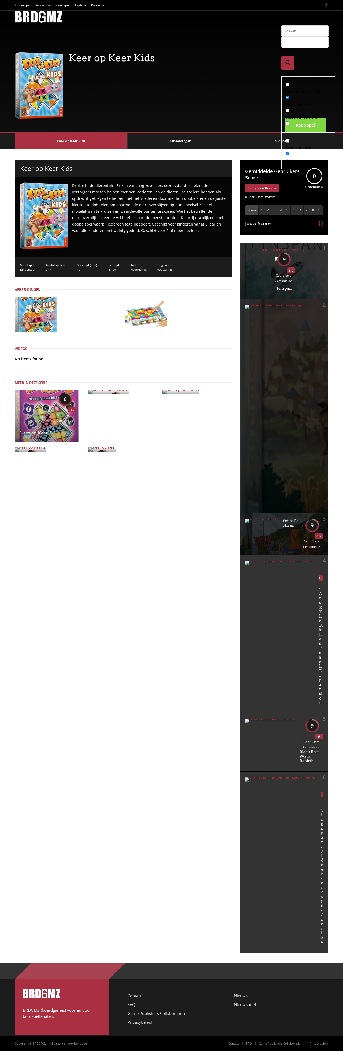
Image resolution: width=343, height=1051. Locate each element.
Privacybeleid (140, 1022)
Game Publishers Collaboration (156, 1013)
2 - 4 (49, 269)
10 (78, 269)
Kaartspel (62, 5)
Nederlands (139, 269)
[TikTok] (326, 5)
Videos (280, 141)
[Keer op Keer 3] (47, 440)
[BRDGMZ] (38, 21)
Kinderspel (23, 5)
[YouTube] (312, 5)
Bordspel (80, 5)
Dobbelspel (43, 5)
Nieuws (241, 995)
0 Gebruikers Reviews (260, 197)
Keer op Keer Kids (71, 141)
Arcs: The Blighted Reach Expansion (321, 648)
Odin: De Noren (291, 523)
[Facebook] (305, 5)
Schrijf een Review (262, 188)
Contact (134, 995)
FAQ (131, 1004)
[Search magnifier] (287, 63)
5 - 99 (112, 269)
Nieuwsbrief (245, 1004)
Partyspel (98, 5)
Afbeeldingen (180, 141)
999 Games (164, 269)
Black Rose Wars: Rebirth (310, 756)
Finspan (284, 288)
